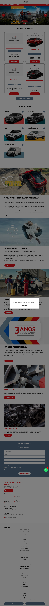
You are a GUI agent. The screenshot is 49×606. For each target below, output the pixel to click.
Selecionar (24, 305)
